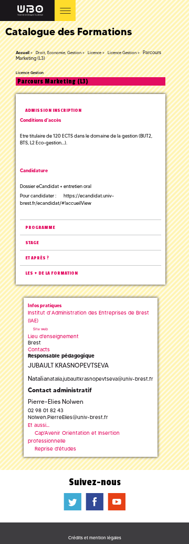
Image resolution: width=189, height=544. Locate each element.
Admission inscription (53, 110)
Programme (40, 228)
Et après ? (37, 258)
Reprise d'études (55, 448)
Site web (40, 329)
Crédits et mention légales (94, 537)
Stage (32, 243)
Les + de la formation (51, 273)
